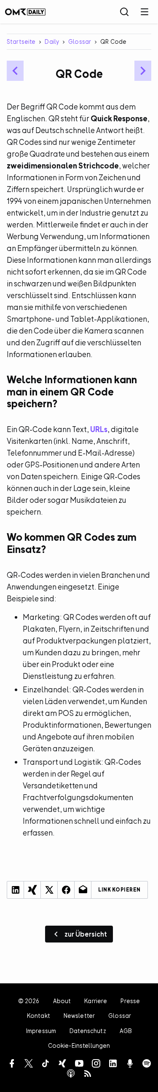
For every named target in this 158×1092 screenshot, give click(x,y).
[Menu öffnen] (144, 11)
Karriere (95, 1001)
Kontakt (38, 1016)
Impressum (41, 1031)
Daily (52, 41)
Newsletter (79, 1016)
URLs (98, 429)
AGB (126, 1031)
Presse (130, 1001)
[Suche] (124, 11)
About (62, 1001)
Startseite (21, 41)
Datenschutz (88, 1031)
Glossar (79, 41)
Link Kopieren (119, 889)
